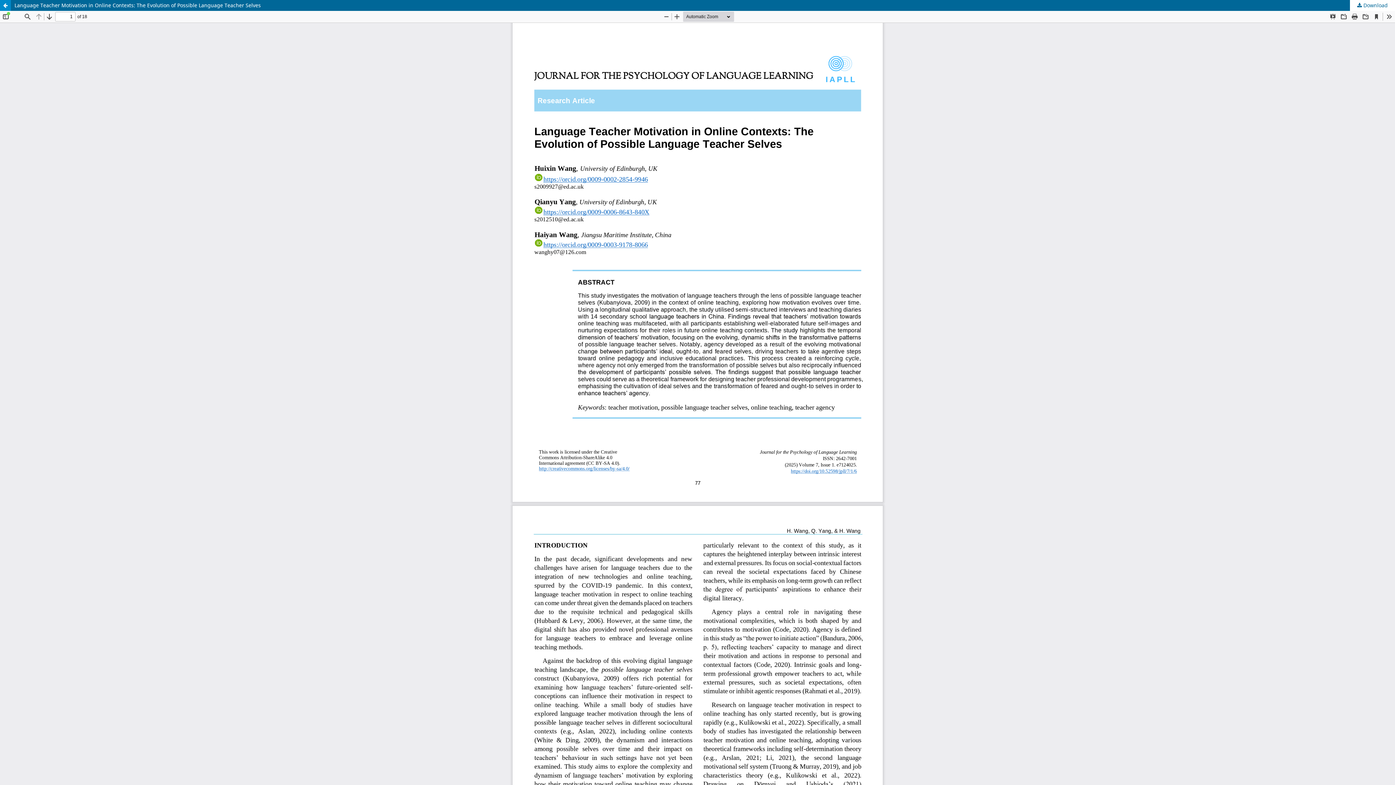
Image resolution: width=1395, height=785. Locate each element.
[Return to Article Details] (5, 5)
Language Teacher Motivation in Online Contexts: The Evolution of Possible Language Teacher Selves (138, 5)
